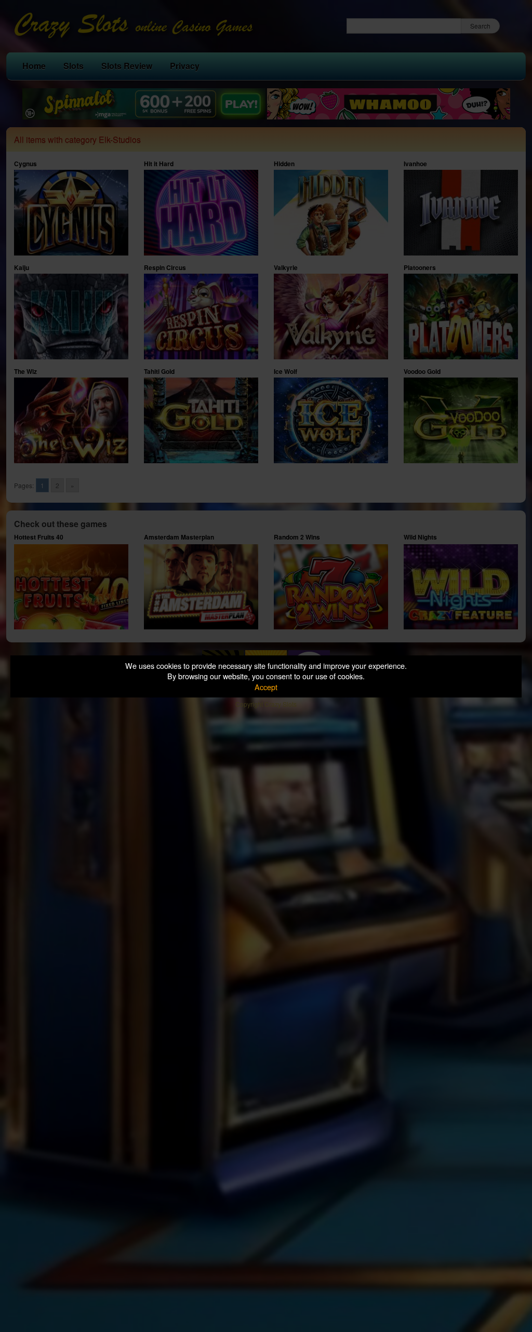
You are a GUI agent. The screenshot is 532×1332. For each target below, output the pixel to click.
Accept (266, 686)
